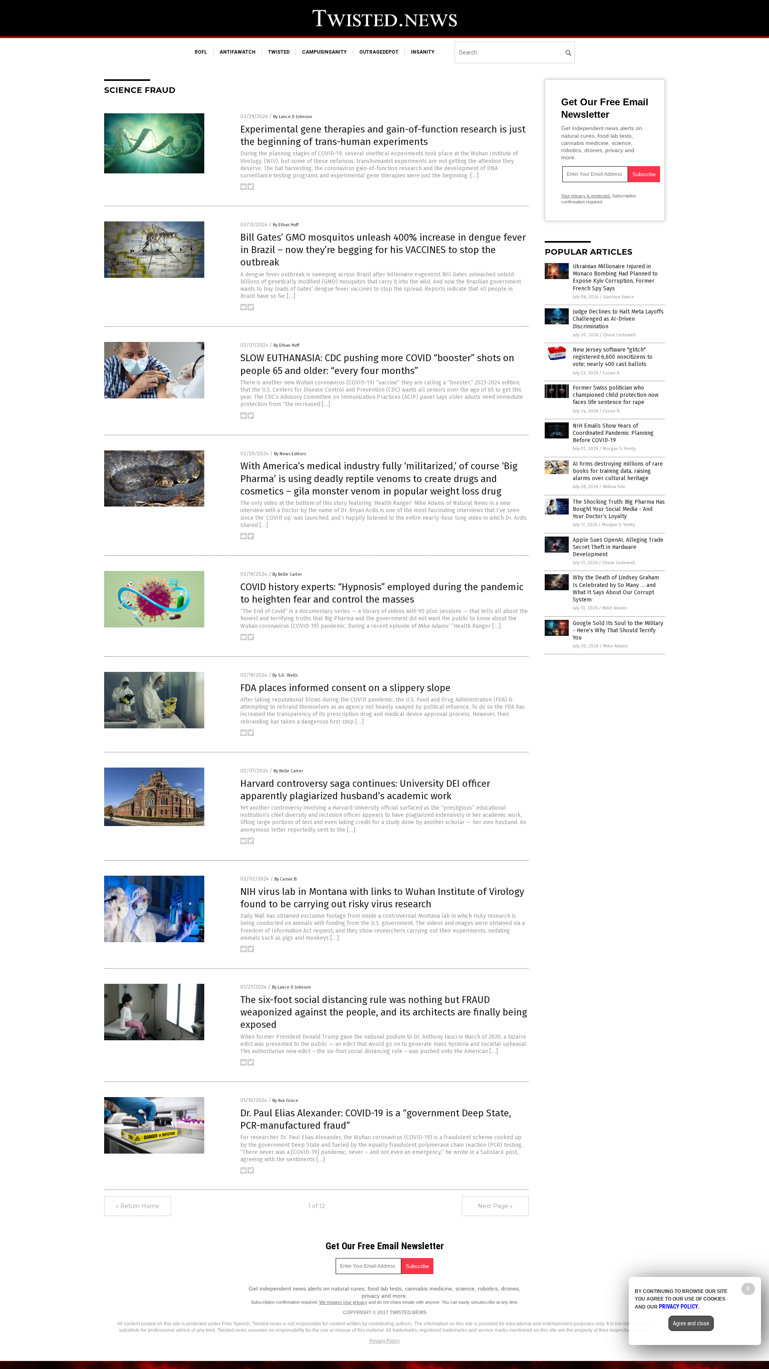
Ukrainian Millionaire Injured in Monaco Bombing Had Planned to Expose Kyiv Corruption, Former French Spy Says (615, 277)
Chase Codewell (619, 335)
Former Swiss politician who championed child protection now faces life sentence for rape (615, 395)
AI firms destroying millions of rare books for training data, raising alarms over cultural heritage (618, 471)
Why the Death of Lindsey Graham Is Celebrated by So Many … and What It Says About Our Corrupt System (616, 588)
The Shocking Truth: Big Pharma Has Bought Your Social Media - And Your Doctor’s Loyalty (619, 509)
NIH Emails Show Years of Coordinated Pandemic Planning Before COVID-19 (613, 433)
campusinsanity (324, 52)
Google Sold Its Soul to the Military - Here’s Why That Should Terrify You (618, 630)
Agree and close (691, 1323)
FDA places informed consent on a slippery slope (345, 688)
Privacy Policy (384, 1341)
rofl (201, 52)
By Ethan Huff (285, 224)
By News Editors (290, 453)
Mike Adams (614, 608)
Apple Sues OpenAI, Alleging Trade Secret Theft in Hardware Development (618, 547)
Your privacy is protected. (586, 195)
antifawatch (237, 52)
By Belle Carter (287, 574)
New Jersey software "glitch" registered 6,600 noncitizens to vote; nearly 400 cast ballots (612, 357)
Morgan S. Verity (619, 448)
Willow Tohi (614, 486)
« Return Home (137, 1206)
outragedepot (379, 52)
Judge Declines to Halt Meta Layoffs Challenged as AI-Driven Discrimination (618, 319)
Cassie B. (611, 373)
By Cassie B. (286, 879)
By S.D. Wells (285, 675)
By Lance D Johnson (292, 116)
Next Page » (495, 1206)
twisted (279, 52)
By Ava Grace (285, 1100)
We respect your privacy (343, 1302)
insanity (423, 52)
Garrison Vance (618, 297)
